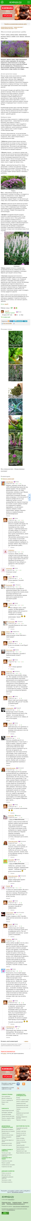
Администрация (16, 1202)
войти (4, 1053)
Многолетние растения (7, 1135)
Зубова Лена (9, 671)
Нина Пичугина (16, 1206)
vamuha (8, 969)
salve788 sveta (9, 482)
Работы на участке (6, 1173)
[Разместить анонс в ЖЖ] (25, 321)
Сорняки (18, 1109)
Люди (3, 1104)
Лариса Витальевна (10, 768)
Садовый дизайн (20, 1145)
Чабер (2, 38)
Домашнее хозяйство (8, 1171)
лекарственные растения (7, 28)
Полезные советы (6, 1120)
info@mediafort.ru (11, 1210)
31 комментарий (6, 317)
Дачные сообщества (7, 1098)
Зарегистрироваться (8, 1051)
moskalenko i (11, 550)
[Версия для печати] (14, 323)
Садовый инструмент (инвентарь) (7, 1155)
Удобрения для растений (22, 1113)
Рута (16, 28)
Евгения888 (11, 859)
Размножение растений (22, 1107)
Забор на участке (20, 1140)
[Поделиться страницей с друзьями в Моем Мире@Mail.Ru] (12, 321)
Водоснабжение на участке (23, 1152)
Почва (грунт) (19, 1115)
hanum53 (8, 736)
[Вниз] (29, 500)
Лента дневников (6, 1096)
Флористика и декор (7, 1145)
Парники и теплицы (21, 1120)
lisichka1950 (11, 815)
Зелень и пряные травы (22, 1101)
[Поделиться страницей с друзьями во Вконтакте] (10, 321)
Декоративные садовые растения (7, 1127)
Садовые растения (21, 1103)
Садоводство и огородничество (21, 1095)
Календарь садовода (7, 1112)
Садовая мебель (20, 1149)
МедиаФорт (11, 1199)
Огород (18, 1097)
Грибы (17, 1111)
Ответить (8, 515)
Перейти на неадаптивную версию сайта (15, 24)
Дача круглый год (6, 1175)
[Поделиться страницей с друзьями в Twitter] (14, 321)
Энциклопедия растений (8, 1110)
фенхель (22, 36)
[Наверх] (29, 495)
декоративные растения (7, 27)
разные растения (18, 27)
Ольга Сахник (9, 650)
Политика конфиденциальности (16, 1204)
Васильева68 (9, 585)
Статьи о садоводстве (7, 1100)
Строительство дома (7, 1161)
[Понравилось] (20, 483)
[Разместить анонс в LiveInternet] (18, 321)
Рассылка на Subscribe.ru (18, 1088)
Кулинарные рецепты (7, 1182)
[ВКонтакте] (18, 1084)
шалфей (13, 36)
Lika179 (6, 304)
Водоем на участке (21, 1133)
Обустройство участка (23, 1126)
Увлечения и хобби (6, 1180)
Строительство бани (7, 1166)
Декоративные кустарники (8, 1131)
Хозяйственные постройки (8, 1164)
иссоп (17, 36)
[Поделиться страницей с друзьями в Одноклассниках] (8, 321)
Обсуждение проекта (17, 1192)
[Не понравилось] (19, 483)
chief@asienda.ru (25, 1206)
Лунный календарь (6, 1114)
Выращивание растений (22, 1105)
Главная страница (7, 1094)
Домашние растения (7, 1143)
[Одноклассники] (23, 1084)
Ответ (11, 819)
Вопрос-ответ (5, 1102)
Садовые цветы (5, 1133)
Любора (8, 631)
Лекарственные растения (8, 1116)
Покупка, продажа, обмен (8, 1118)
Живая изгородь (20, 1138)
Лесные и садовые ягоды (22, 1099)
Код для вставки (7, 323)
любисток (27, 36)
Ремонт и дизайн (6, 1162)
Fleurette (8, 886)
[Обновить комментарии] (29, 497)
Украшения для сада (21, 1151)
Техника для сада (6, 1152)
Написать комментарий (8, 478)
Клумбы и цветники (21, 1131)
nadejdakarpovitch (10, 1026)
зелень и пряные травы (12, 34)
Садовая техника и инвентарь (7, 1150)
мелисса (8, 36)
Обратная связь (6, 1202)
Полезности (5, 1108)
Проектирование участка (22, 1147)
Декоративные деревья (7, 1129)
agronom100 (9, 568)
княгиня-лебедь (9, 912)
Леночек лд (8, 939)
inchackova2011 (9, 708)
